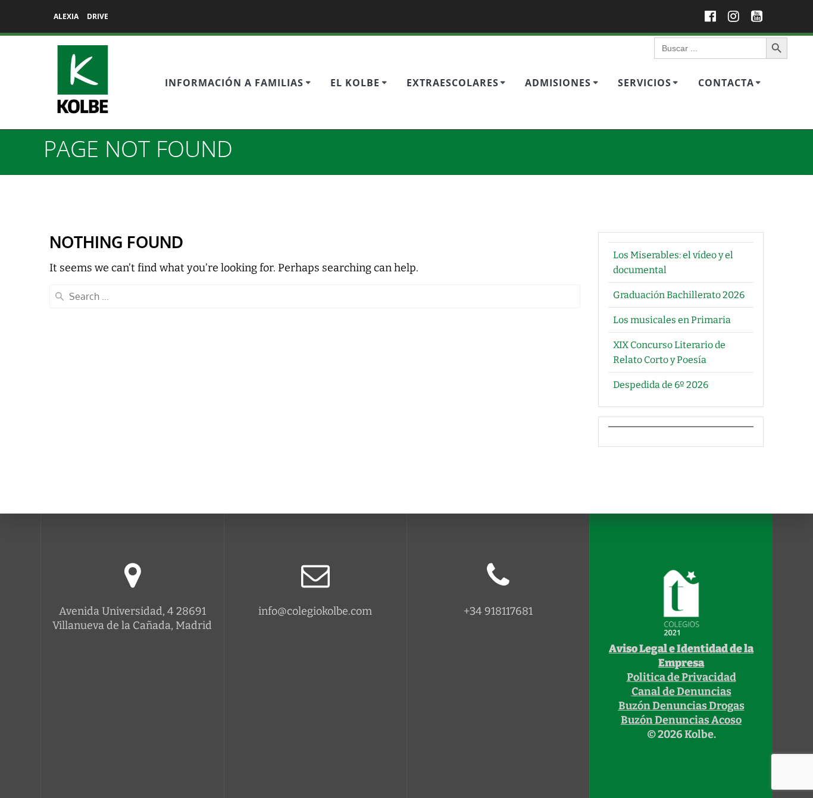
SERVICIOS (644, 82)
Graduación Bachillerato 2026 (679, 295)
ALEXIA (66, 16)
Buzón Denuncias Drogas (681, 705)
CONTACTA (726, 82)
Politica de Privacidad (681, 677)
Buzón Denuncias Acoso (681, 720)
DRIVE (97, 16)
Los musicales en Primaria (672, 320)
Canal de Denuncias (681, 691)
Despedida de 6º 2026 (660, 384)
